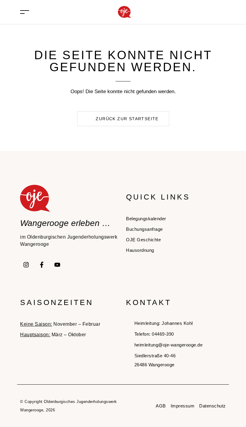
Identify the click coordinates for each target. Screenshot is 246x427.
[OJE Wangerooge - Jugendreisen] (124, 11)
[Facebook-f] (42, 265)
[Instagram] (26, 265)
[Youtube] (57, 265)
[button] (123, 118)
